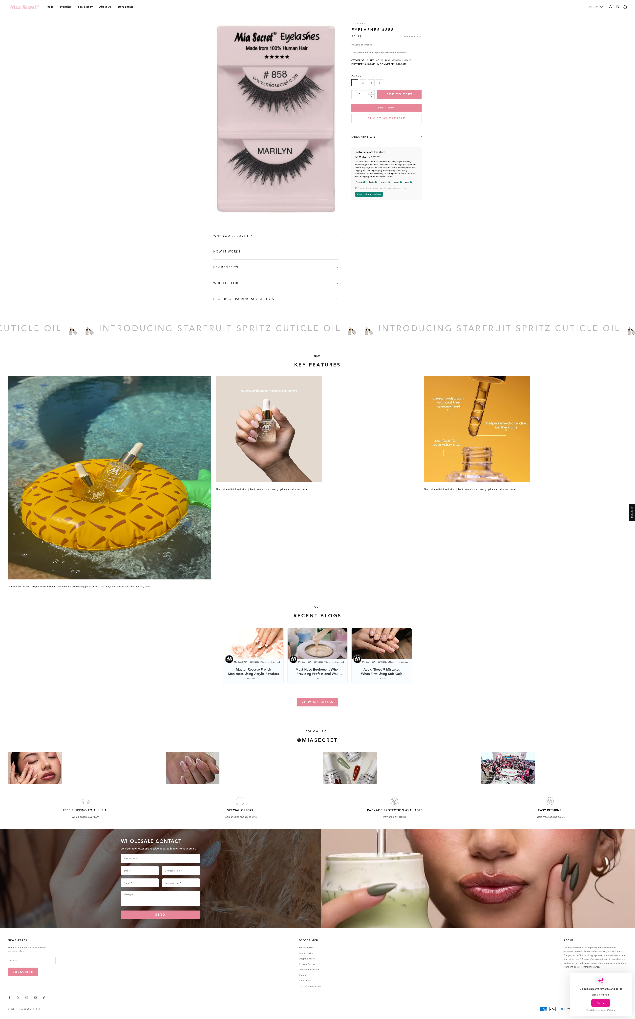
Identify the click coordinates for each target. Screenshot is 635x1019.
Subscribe (23, 972)
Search (302, 975)
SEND (160, 914)
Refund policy (306, 953)
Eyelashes (65, 7)
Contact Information (309, 969)
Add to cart (399, 94)
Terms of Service (307, 964)
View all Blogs (317, 702)
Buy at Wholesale (387, 118)
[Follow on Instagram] (26, 997)
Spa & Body (85, 7)
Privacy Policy (306, 947)
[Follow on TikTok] (44, 997)
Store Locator (126, 7)
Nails (50, 7)
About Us (105, 7)
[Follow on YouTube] (35, 997)
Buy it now (386, 107)
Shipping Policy (307, 958)
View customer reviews (369, 194)
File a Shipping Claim (310, 986)
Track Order (305, 980)
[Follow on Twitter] (18, 997)
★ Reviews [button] (632, 512)
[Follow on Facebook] (9, 997)
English (593, 7)
